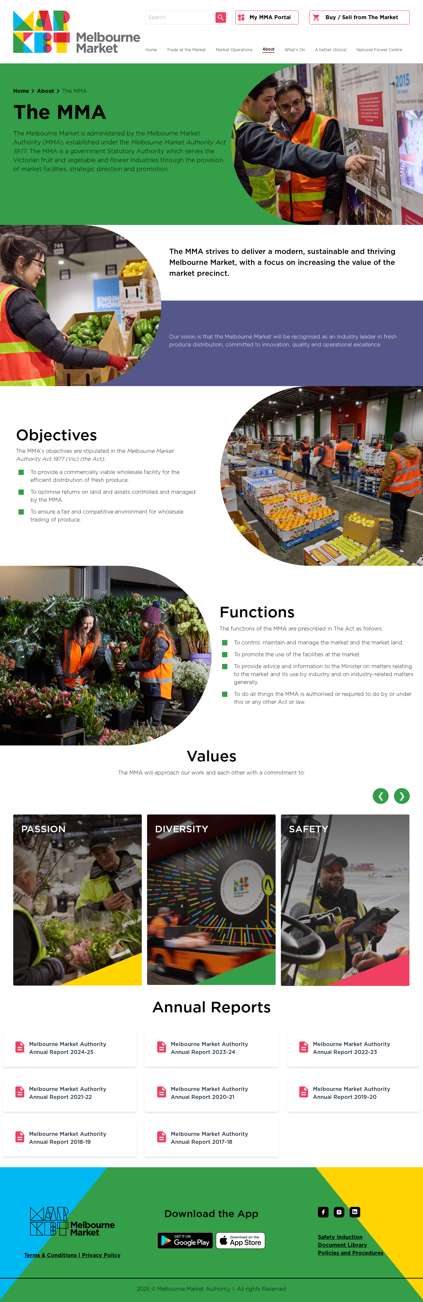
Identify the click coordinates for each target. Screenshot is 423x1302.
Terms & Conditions (50, 1255)
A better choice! (331, 50)
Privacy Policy (101, 1255)
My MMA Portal (270, 17)
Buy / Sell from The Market (362, 17)
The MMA (74, 91)
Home (21, 91)
